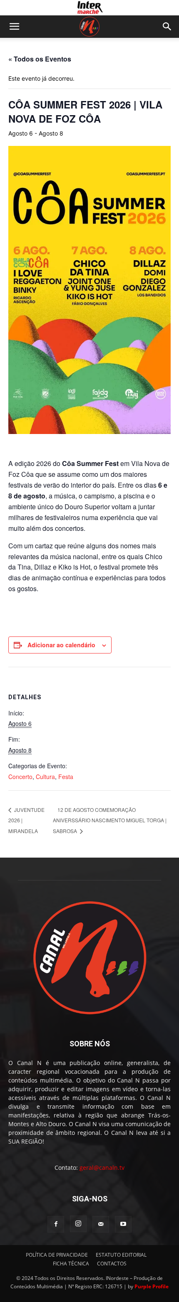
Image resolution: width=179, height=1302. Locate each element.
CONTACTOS (112, 1263)
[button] (14, 26)
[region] (89, 7)
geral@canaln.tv (102, 1167)
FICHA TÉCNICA (71, 1263)
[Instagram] (78, 1224)
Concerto (20, 776)
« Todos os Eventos (39, 59)
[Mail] (100, 1224)
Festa (65, 776)
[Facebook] (55, 1224)
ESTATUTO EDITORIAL (121, 1254)
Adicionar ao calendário (61, 645)
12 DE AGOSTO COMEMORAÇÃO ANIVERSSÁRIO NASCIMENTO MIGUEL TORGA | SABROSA (110, 820)
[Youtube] (123, 1224)
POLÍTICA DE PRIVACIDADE (57, 1254)
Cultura (45, 776)
